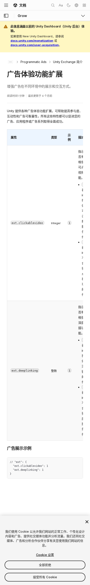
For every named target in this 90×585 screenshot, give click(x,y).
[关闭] (87, 522)
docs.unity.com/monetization (31, 40)
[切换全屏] (78, 462)
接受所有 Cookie (45, 577)
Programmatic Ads (34, 62)
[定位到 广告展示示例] (4, 448)
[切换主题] (69, 5)
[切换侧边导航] (6, 15)
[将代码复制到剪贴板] (70, 462)
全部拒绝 (45, 565)
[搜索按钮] (53, 5)
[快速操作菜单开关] (84, 5)
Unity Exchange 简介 (68, 62)
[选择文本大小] (61, 5)
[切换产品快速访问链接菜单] (83, 15)
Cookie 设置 (45, 555)
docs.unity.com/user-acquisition (34, 45)
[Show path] (10, 62)
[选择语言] (76, 5)
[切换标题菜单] (6, 5)
